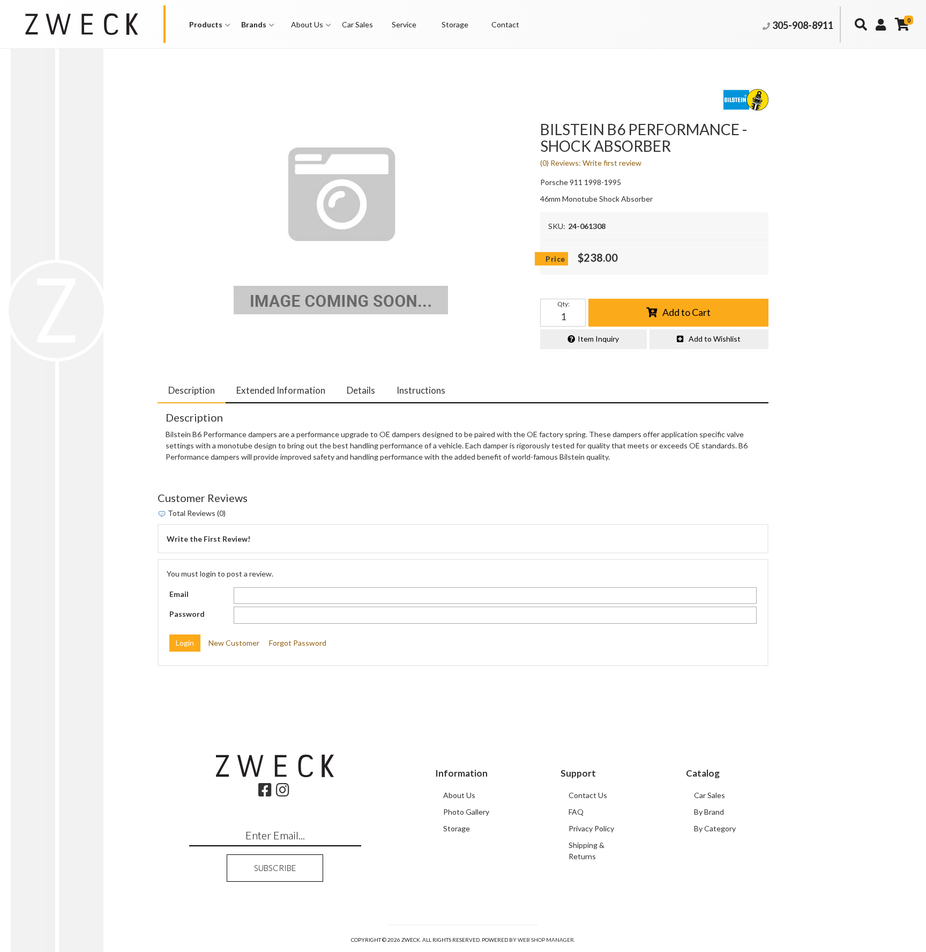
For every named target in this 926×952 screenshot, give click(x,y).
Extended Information (280, 390)
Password (187, 613)
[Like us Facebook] (265, 792)
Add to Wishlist (715, 338)
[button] (210, 24)
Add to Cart (686, 312)
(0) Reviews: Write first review (590, 162)
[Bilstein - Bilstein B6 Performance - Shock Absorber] (341, 207)
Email (179, 594)
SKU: (556, 226)
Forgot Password (297, 642)
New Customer (233, 642)
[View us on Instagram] (282, 792)
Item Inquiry (598, 338)
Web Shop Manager (546, 939)
